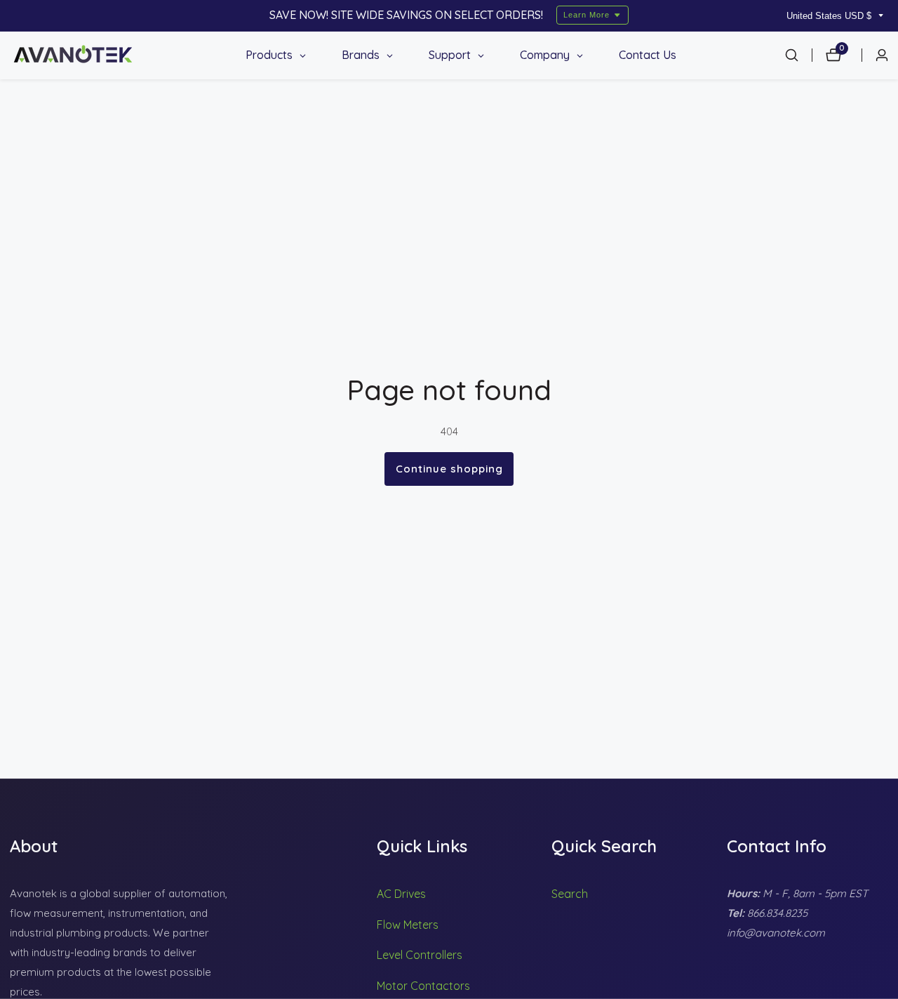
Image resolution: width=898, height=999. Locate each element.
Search (569, 894)
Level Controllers (419, 955)
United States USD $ (830, 16)
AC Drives (401, 894)
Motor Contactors (423, 986)
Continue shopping (449, 468)
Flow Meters (407, 925)
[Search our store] (798, 55)
